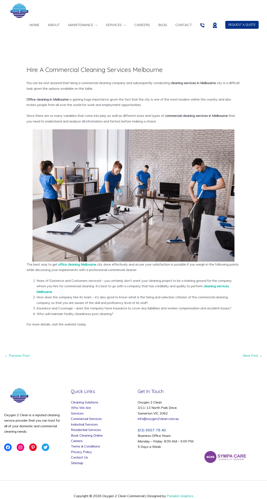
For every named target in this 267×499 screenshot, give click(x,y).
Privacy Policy (81, 452)
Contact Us (79, 457)
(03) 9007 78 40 (152, 430)
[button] (242, 25)
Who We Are (81, 408)
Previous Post (17, 355)
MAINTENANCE (80, 25)
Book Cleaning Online (87, 435)
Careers (77, 441)
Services (77, 413)
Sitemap (77, 463)
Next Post (252, 355)
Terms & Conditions (85, 446)
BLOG (162, 25)
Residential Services (86, 430)
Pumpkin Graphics (180, 496)
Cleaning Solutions (84, 402)
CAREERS (142, 25)
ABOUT (54, 25)
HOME (34, 25)
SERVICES (114, 25)
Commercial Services (86, 419)
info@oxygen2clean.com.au (158, 419)
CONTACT (183, 25)
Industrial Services (84, 424)
